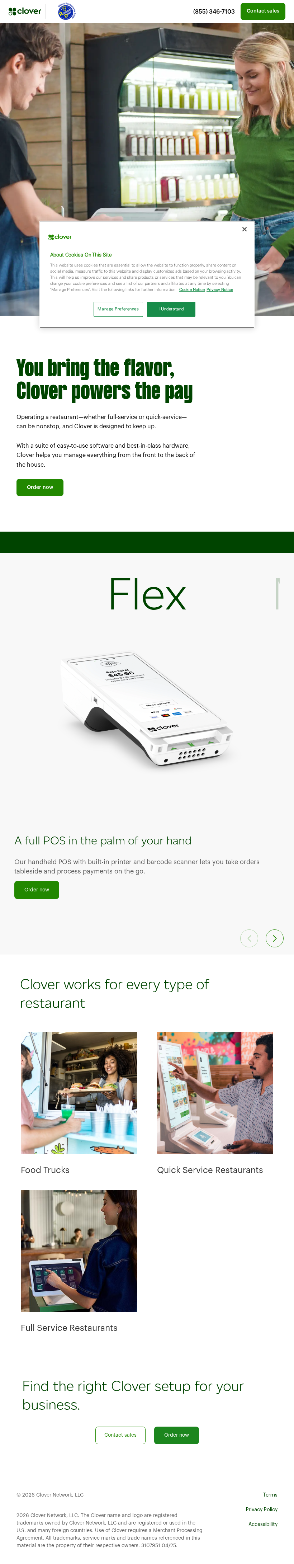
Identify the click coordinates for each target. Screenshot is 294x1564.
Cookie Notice (192, 289)
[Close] (244, 229)
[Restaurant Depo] (66, 11)
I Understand (171, 308)
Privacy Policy (262, 1509)
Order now (40, 487)
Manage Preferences (118, 308)
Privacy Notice (220, 289)
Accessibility (263, 1524)
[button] (275, 938)
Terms (270, 1495)
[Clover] (25, 11)
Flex (147, 593)
